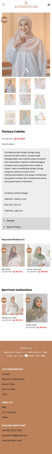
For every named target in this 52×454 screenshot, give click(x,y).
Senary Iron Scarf (9, 318)
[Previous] (2, 264)
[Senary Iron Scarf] (12, 304)
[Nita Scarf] (13, 255)
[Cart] (49, 4)
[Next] (50, 264)
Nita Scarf (6, 269)
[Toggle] (4, 221)
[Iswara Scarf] (37, 308)
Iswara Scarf (31, 325)
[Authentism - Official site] (26, 4)
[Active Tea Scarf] (38, 255)
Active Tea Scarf (34, 269)
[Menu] (3, 4)
